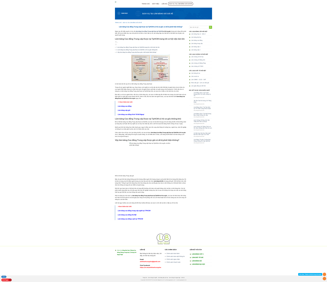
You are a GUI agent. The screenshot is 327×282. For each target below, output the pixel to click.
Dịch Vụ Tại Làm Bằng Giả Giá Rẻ (180, 4)
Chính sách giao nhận (173, 259)
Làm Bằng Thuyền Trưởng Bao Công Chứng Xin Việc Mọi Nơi (202, 140)
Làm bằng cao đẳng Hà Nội (127, 215)
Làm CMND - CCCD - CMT (198, 79)
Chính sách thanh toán (173, 262)
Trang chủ (146, 4)
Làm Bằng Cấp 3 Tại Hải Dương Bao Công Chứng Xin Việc (202, 114)
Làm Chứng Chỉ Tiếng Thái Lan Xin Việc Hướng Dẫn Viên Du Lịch (203, 127)
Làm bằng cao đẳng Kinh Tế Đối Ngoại (131, 114)
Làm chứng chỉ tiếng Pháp (198, 63)
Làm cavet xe (195, 76)
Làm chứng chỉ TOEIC (197, 66)
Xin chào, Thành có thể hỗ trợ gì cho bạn (310, 274)
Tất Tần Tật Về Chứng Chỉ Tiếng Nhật (202, 101)
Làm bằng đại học (196, 37)
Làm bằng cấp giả (124, 110)
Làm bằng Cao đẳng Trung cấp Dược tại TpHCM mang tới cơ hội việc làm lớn (138, 47)
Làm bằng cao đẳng (124, 106)
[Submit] (210, 27)
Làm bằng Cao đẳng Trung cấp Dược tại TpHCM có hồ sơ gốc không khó (137, 49)
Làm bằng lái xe (195, 73)
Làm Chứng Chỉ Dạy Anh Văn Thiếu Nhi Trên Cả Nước (202, 120)
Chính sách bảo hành (173, 253)
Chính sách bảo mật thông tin (175, 256)
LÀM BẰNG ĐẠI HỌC (198, 264)
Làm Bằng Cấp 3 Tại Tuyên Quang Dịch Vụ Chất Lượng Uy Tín (202, 94)
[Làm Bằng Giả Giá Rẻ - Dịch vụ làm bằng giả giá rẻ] (126, 4)
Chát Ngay (5, 280)
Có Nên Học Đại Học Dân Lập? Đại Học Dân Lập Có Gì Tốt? (202, 133)
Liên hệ (164, 4)
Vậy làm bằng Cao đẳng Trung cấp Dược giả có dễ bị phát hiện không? (137, 52)
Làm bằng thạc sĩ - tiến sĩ (198, 34)
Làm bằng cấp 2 (195, 50)
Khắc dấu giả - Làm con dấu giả (200, 82)
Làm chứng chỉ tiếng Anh (198, 60)
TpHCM (161, 31)
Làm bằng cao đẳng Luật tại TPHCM (130, 219)
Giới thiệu (155, 4)
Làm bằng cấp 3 (195, 46)
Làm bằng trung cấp (197, 43)
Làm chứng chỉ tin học (197, 56)
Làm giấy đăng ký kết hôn (198, 86)
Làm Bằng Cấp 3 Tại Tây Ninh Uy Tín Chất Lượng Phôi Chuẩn (202, 108)
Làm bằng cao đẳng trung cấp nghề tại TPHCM (134, 210)
